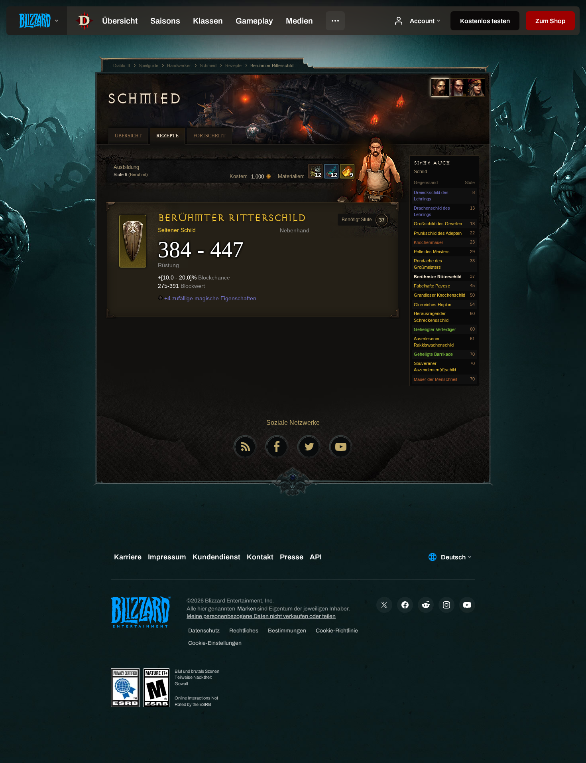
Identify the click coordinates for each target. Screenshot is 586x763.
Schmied (144, 98)
